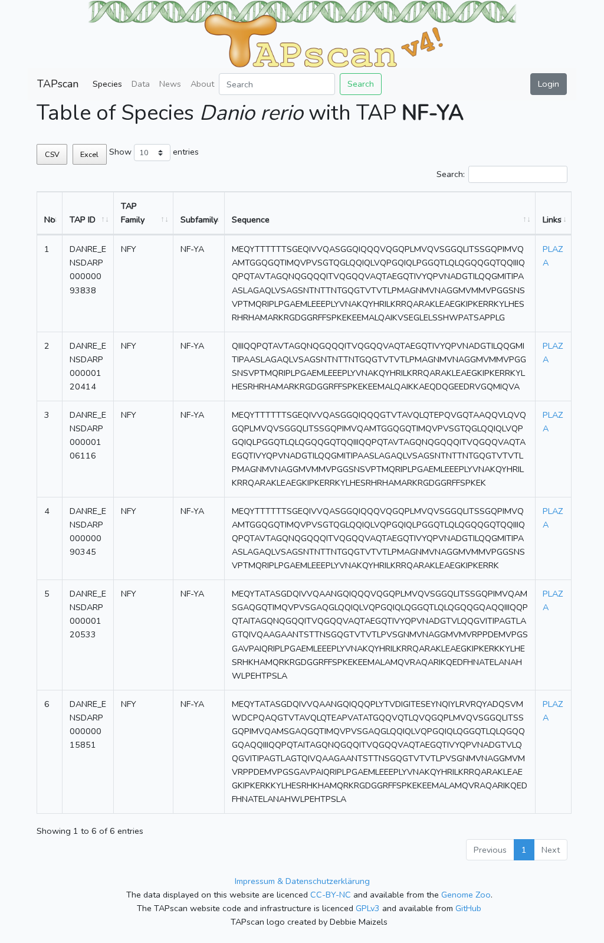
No (49, 219)
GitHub (468, 908)
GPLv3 (368, 908)
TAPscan (57, 84)
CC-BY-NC (330, 895)
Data (141, 84)
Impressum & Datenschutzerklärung (302, 881)
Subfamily (199, 219)
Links (552, 219)
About (202, 84)
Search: (450, 174)
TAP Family (133, 212)
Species (107, 84)
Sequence (251, 219)
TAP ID (83, 219)
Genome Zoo (466, 895)
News (170, 84)
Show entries (154, 152)
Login (548, 84)
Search (360, 84)
